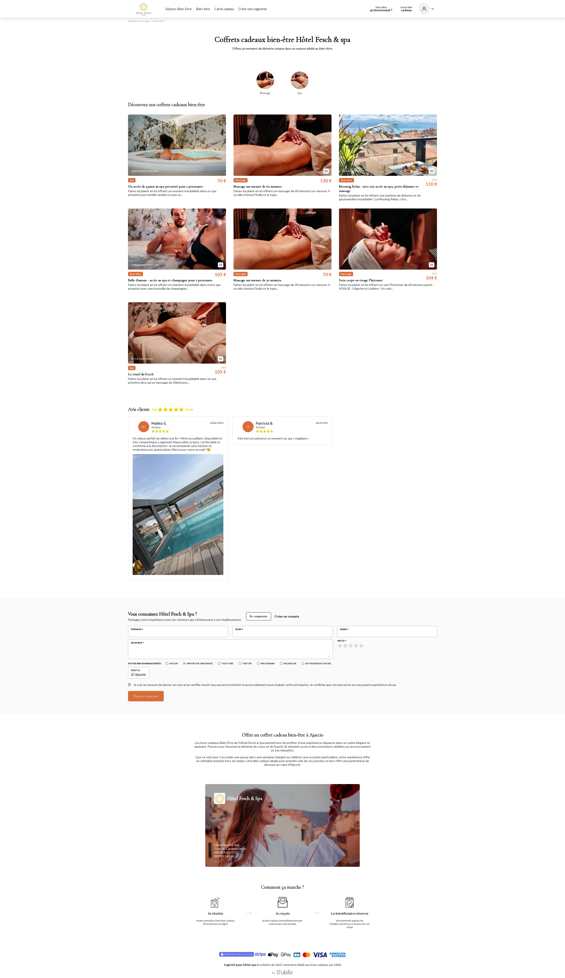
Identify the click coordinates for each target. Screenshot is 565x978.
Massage (265, 93)
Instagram (268, 663)
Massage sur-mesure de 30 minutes (257, 280)
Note (340, 640)
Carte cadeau (224, 9)
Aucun (173, 663)
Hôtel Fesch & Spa (138, 21)
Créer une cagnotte (252, 9)
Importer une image (200, 663)
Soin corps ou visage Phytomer (361, 280)
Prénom (136, 629)
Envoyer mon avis (146, 696)
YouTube (227, 663)
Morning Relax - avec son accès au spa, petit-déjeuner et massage (378, 188)
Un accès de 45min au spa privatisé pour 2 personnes (165, 186)
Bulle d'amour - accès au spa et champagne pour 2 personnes (170, 280)
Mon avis (136, 642)
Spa (300, 93)
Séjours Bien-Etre (179, 9)
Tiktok (247, 663)
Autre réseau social (318, 663)
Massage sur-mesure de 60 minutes (258, 186)
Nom (238, 629)
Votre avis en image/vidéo (144, 663)
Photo (135, 670)
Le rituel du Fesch (140, 374)
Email (343, 629)
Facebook (290, 663)
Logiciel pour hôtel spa (240, 965)
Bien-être (203, 9)
